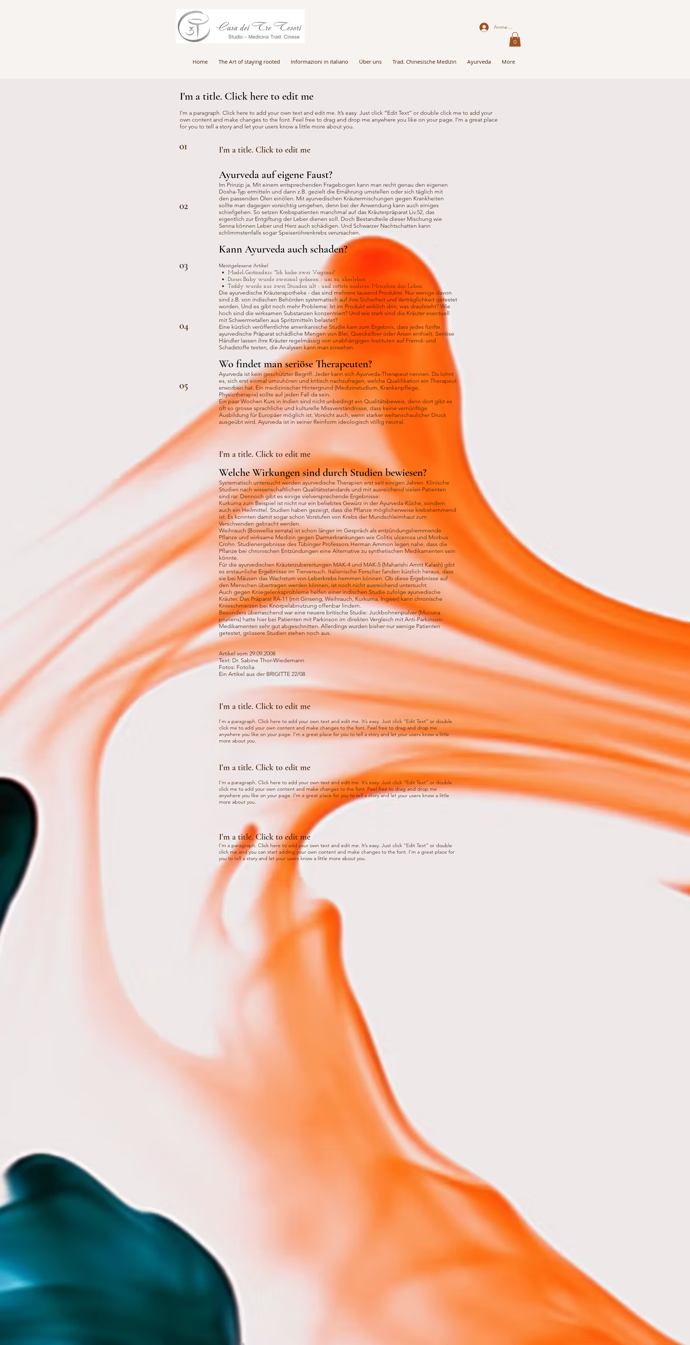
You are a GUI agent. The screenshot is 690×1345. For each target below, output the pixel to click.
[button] (515, 39)
